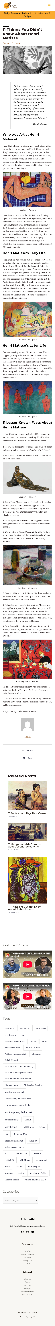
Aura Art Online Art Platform (18, 1078)
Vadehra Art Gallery (39, 1173)
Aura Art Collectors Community (19, 1066)
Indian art (33, 1140)
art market (36, 1053)
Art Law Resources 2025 (15, 1053)
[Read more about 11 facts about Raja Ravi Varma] (27, 795)
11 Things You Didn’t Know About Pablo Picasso (24, 908)
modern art (41, 1160)
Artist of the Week (12, 1047)
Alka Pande (41, 1028)
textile (21, 1172)
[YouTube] (32, 1232)
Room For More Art (27, 1254)
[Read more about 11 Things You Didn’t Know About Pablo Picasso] (27, 879)
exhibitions (28, 1127)
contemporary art (14, 1092)
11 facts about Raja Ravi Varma (27, 813)
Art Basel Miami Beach (15, 1041)
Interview (37, 1153)
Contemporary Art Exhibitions (18, 1098)
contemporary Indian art (18, 1112)
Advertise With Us (27, 1292)
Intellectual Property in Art (16, 1153)
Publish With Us (27, 1295)
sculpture (9, 1172)
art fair (33, 1041)
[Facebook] (22, 1232)
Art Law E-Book (32, 1047)
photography (34, 1166)
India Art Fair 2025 (14, 1140)
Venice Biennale (12, 1179)
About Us (27, 1279)
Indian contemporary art (15, 1147)
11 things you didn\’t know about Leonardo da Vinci (24, 845)
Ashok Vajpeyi (11, 1060)
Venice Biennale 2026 (35, 1179)
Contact (27, 1282)
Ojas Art (18, 1166)
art (23, 1034)
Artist (44, 1041)
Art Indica (27, 1251)
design (28, 1119)
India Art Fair (20, 1134)
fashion (42, 1127)
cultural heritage (12, 1119)
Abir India (9, 1028)
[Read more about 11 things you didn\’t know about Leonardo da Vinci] (27, 831)
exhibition (11, 1127)
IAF (6, 1134)
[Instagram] (27, 1232)
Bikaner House (11, 1085)
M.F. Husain (25, 1160)
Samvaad (27, 1257)
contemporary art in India (17, 1105)
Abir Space (27, 1288)
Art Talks (27, 1264)
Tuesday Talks (27, 1261)
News (7, 1166)
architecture (10, 1034)
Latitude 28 (9, 1160)
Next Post (27, 758)
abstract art (25, 1028)
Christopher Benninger (34, 1085)
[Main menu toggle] (49, 5)
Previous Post (27, 750)
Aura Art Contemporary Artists (18, 1072)
